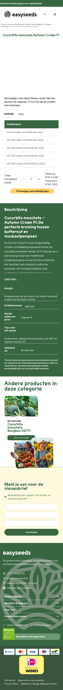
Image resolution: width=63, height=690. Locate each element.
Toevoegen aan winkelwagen (32, 191)
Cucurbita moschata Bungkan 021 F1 (18, 427)
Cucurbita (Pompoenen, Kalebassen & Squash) (24, 24)
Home (3, 24)
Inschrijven (31, 532)
